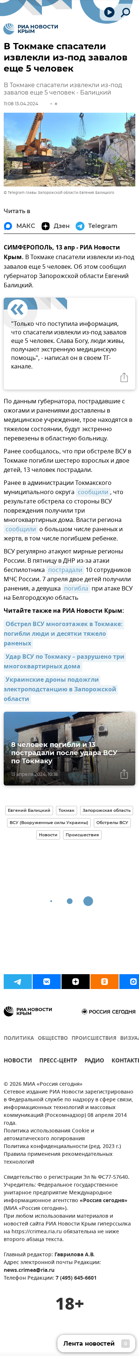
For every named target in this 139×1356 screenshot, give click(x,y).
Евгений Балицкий (29, 810)
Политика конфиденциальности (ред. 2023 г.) (62, 1146)
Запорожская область (106, 810)
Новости (48, 834)
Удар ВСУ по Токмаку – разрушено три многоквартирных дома (65, 662)
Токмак (67, 810)
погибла (76, 588)
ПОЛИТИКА (19, 1038)
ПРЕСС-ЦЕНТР (58, 1061)
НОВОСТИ (18, 1061)
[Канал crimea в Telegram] (18, 981)
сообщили (93, 492)
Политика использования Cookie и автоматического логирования (49, 1135)
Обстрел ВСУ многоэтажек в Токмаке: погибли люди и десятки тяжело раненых (64, 634)
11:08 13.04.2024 (21, 103)
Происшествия (82, 834)
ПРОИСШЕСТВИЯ (94, 1038)
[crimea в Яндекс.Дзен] (76, 981)
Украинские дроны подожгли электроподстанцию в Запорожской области (61, 689)
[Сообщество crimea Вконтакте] (47, 981)
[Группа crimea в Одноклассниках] (104, 981)
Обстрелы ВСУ (112, 822)
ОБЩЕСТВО (53, 1038)
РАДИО (94, 1061)
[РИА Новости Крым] (30, 28)
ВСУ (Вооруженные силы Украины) (49, 822)
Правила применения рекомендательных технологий (58, 1158)
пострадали (65, 570)
